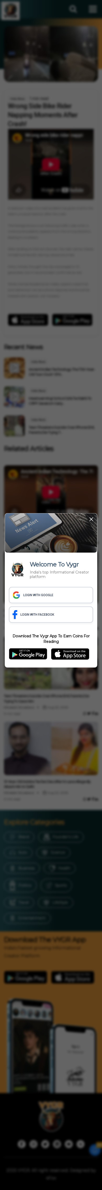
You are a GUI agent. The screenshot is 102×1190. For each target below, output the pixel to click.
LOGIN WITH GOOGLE (38, 595)
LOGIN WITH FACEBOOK (37, 614)
